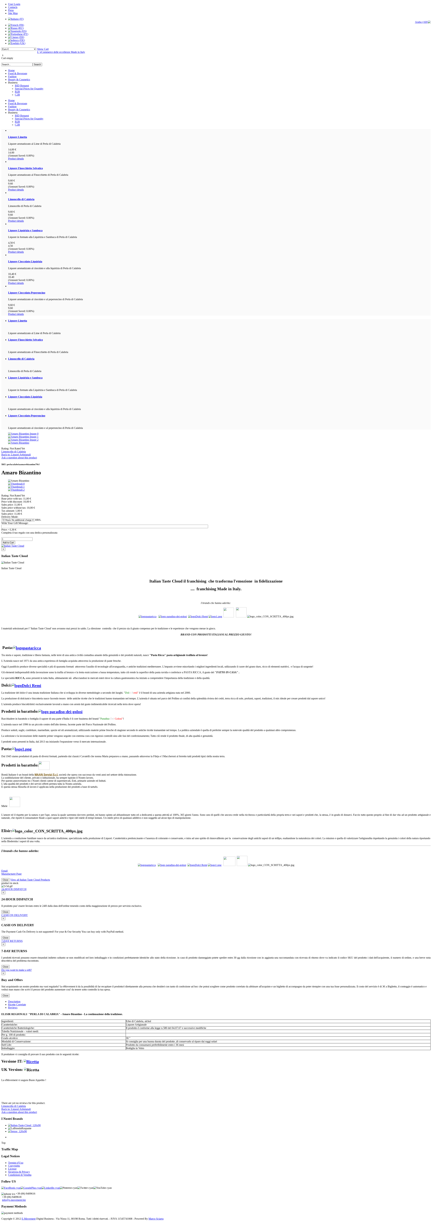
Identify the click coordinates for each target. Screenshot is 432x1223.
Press (11, 10)
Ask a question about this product (19, 457)
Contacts (12, 7)
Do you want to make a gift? (16, 970)
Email (4, 870)
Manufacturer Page (11, 873)
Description (14, 1001)
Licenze (12, 1168)
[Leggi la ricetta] (31, 1061)
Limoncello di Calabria (13, 451)
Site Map (13, 13)
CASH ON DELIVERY (14, 915)
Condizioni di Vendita (19, 1174)
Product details (16, 158)
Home (11, 70)
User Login (14, 4)
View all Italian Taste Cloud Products (30, 879)
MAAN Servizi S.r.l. (46, 774)
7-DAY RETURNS (12, 941)
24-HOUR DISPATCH (13, 889)
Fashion (12, 76)
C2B (17, 94)
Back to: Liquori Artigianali (16, 454)
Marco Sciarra (156, 1218)
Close (5, 880)
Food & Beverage (17, 73)
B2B (17, 91)
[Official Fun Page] (11, 1187)
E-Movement (29, 1218)
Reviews (12, 1007)
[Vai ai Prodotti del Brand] (215, 616)
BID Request (22, 85)
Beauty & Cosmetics (19, 79)
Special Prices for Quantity (29, 88)
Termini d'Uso (15, 1162)
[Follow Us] (31, 1187)
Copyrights (14, 1165)
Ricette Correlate (17, 1004)
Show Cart (43, 49)
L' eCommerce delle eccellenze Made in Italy (61, 52)
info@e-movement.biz (14, 1200)
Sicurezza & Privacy (19, 1171)
